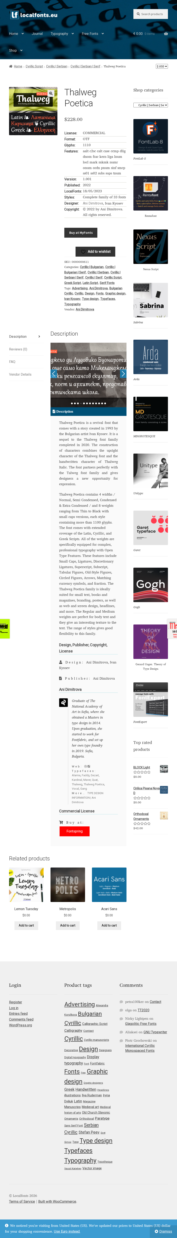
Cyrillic (79, 293)
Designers (105, 1050)
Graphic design (115, 293)
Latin (78, 1101)
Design (89, 293)
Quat (95, 779)
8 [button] (93, 403)
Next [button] (123, 373)
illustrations (72, 1095)
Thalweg (77, 784)
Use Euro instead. (67, 1231)
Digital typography (75, 1057)
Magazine (89, 1101)
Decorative (71, 1050)
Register (15, 1002)
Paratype (102, 1118)
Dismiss (165, 1231)
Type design (90, 299)
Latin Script (90, 283)
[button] (50, 93)
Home (13, 34)
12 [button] (105, 403)
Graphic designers (93, 1083)
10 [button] (99, 403)
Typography (59, 34)
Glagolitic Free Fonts (140, 1024)
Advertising (80, 288)
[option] (89, 375)
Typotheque (105, 1161)
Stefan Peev (89, 1132)
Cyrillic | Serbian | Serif (85, 66)
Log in (13, 1008)
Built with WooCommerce (57, 1201)
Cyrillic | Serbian (56, 66)
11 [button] (102, 403)
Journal (37, 34)
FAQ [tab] (12, 362)
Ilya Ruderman (92, 1095)
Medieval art (90, 1107)
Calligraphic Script (94, 1024)
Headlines (103, 1090)
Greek (69, 1089)
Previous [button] (54, 373)
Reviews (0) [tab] (18, 349)
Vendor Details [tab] (20, 374)
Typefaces (107, 299)
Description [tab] (18, 337)
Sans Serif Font (73, 1125)
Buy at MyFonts (81, 232)
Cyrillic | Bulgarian (92, 267)
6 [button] (87, 403)
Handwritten (86, 1089)
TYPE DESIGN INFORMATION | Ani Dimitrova (87, 798)
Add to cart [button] (26, 925)
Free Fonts (90, 34)
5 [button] (84, 403)
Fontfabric (97, 1063)
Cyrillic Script (34, 66)
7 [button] (90, 403)
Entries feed (18, 1014)
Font (86, 1063)
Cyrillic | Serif (94, 277)
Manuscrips (72, 1107)
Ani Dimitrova (93, 203)
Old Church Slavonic (96, 1112)
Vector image (92, 1168)
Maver (87, 779)
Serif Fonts (107, 283)
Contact (155, 1002)
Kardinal (77, 779)
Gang (83, 788)
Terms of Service (22, 1201)
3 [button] (78, 403)
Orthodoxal (86, 1118)
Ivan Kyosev (72, 299)
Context (88, 1030)
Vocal (75, 788)
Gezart (95, 775)
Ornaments (71, 1118)
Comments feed (21, 1019)
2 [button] (75, 403)
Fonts (100, 293)
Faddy (85, 775)
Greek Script (72, 283)
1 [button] (72, 403)
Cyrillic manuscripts (96, 1039)
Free (83, 1072)
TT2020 (143, 1010)
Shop (13, 50)
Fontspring (74, 831)
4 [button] (81, 403)
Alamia (76, 775)
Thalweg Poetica (94, 784)
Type (76, 1141)
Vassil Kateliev (72, 1168)
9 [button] (96, 403)
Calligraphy (73, 1030)
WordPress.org (20, 1025)
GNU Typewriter (155, 1032)
